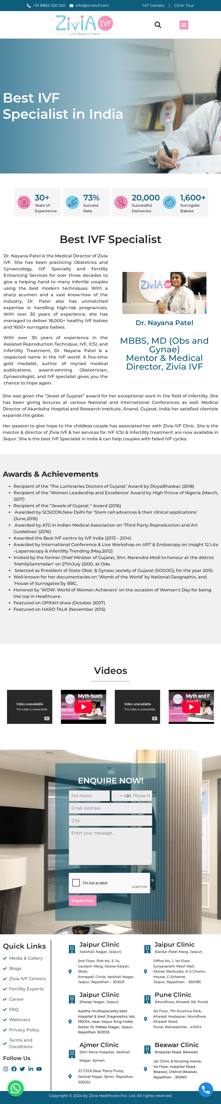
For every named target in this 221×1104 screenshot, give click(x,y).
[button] (158, 25)
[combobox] (121, 795)
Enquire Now (82, 900)
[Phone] (206, 1090)
